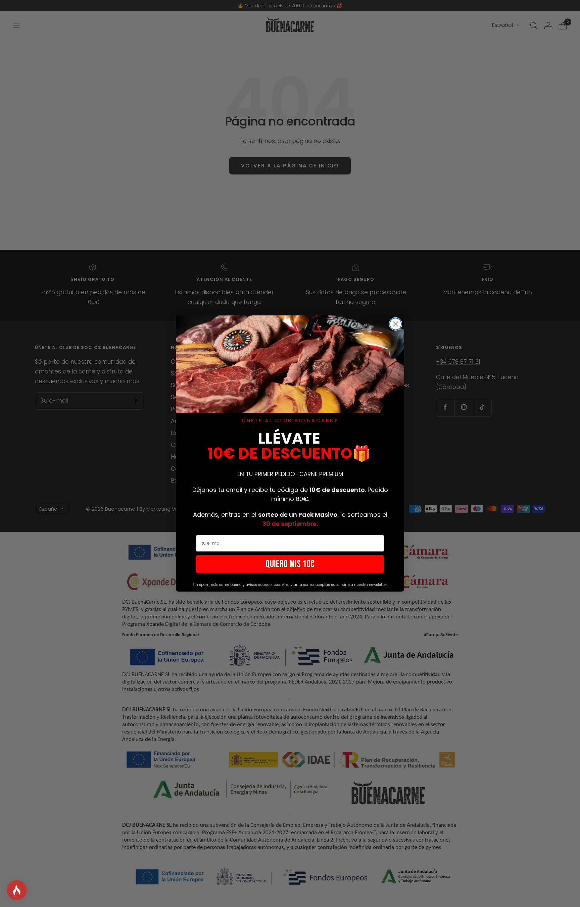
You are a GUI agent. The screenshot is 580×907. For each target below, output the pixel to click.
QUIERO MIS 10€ (290, 564)
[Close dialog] (395, 324)
